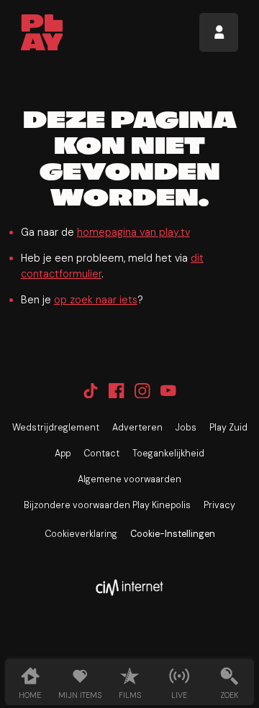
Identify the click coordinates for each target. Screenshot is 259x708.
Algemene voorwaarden (129, 479)
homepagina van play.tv (133, 232)
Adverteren (137, 427)
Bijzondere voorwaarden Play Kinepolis (107, 505)
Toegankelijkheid (168, 453)
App (63, 453)
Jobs (186, 427)
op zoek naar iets (95, 299)
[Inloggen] (218, 32)
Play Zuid (228, 427)
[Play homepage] (42, 32)
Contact (101, 453)
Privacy (219, 505)
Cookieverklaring (81, 534)
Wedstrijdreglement (55, 427)
